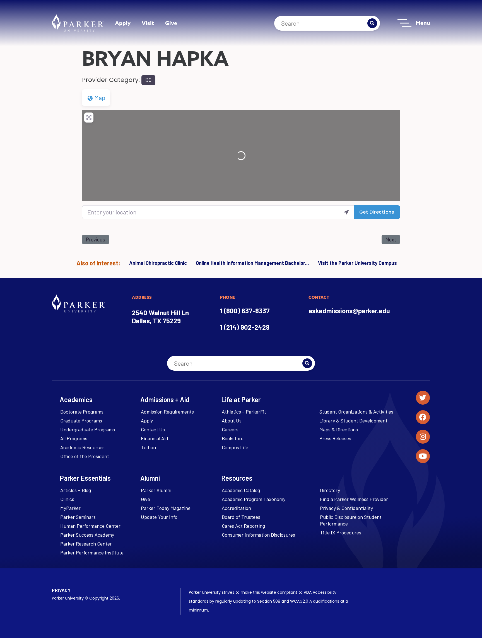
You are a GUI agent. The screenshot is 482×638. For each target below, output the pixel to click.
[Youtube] (423, 456)
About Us (232, 420)
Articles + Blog (75, 490)
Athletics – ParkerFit (244, 412)
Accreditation (236, 508)
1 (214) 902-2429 (244, 327)
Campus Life (235, 447)
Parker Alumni (156, 490)
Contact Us (153, 429)
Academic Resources (82, 447)
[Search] (372, 23)
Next (390, 239)
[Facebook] (423, 417)
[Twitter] (423, 398)
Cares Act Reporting (243, 526)
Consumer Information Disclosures (258, 535)
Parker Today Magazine (166, 508)
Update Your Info (159, 517)
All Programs (73, 438)
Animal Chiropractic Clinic (158, 263)
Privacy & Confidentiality (346, 508)
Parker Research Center (86, 544)
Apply (123, 23)
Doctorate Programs (81, 412)
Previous (95, 239)
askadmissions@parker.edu (349, 311)
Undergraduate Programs (87, 429)
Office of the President (84, 456)
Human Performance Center (90, 526)
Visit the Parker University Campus (357, 263)
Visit (148, 23)
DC (148, 80)
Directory (330, 490)
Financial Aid (154, 438)
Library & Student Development (353, 420)
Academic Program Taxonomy (253, 499)
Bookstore (233, 438)
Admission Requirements (167, 412)
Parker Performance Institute (92, 552)
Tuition (148, 447)
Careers (230, 429)
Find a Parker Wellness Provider (354, 499)
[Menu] (404, 23)
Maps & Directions (338, 429)
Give (171, 23)
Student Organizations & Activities (356, 412)
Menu (423, 22)
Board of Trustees (241, 517)
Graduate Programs (81, 420)
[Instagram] (423, 437)
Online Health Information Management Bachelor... (252, 263)
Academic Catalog (241, 490)
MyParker (70, 508)
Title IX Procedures (340, 532)
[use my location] (346, 212)
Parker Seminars (78, 517)
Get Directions (376, 212)
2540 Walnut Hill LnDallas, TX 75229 (160, 317)
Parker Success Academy (87, 535)
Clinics (67, 499)
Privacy (61, 590)
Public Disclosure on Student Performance (351, 520)
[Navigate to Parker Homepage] (78, 23)
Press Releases (335, 438)
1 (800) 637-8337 (245, 311)
